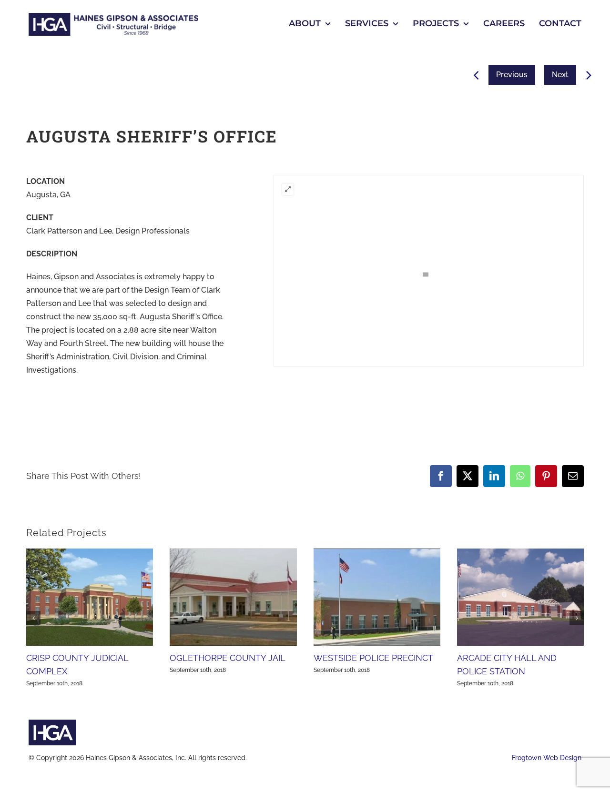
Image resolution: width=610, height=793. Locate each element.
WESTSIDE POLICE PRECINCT (373, 658)
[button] (288, 189)
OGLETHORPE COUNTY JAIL (227, 658)
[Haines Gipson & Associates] (113, 16)
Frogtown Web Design (546, 758)
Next (560, 74)
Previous (512, 74)
